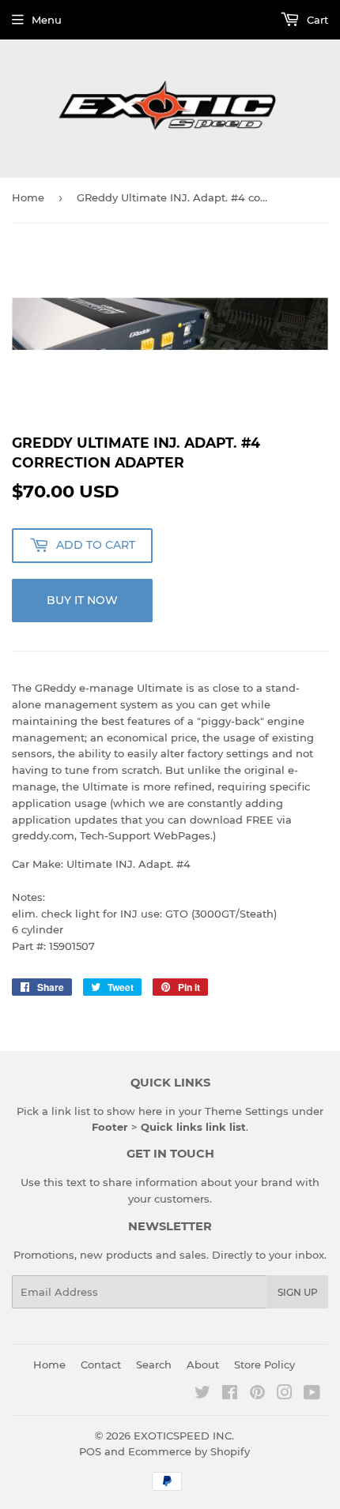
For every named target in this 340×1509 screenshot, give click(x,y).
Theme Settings (247, 1111)
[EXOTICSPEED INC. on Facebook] (229, 1394)
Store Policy (264, 1364)
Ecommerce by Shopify (189, 1451)
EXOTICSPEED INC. (184, 1435)
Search (154, 1364)
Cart (316, 19)
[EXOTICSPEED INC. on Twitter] (202, 1394)
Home (28, 197)
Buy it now (82, 600)
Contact (101, 1364)
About (203, 1364)
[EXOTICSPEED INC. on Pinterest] (257, 1394)
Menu (47, 19)
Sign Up (298, 1292)
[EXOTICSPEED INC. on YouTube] (312, 1394)
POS (90, 1451)
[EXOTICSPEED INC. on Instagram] (285, 1394)
